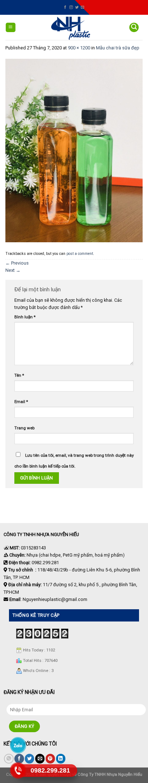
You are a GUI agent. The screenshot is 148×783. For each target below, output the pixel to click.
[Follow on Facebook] (65, 7)
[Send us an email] (82, 7)
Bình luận (25, 316)
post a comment (79, 253)
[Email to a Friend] (40, 759)
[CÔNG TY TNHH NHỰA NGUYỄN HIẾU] (70, 28)
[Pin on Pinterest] (50, 759)
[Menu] (10, 27)
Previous (17, 263)
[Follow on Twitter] (77, 7)
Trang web (24, 427)
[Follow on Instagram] (71, 7)
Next (12, 270)
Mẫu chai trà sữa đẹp (117, 47)
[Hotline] (18, 770)
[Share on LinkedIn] (60, 759)
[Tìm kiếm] (134, 27)
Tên (19, 375)
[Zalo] (18, 744)
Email (21, 401)
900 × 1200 (79, 47)
